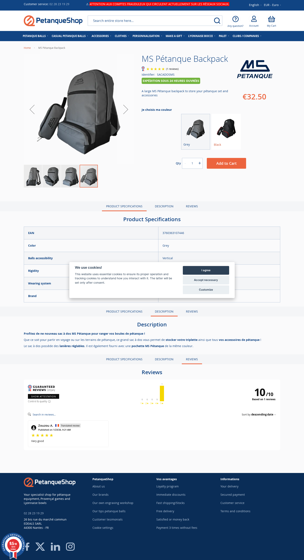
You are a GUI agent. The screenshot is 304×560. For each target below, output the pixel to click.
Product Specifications (124, 206)
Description (164, 206)
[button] (272, 5)
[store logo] (53, 20)
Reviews (192, 206)
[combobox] (155, 21)
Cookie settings (102, 528)
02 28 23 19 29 (59, 4)
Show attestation (43, 396)
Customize (206, 289)
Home (27, 47)
